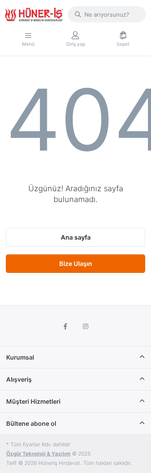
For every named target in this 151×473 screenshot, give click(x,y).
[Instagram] (85, 326)
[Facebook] (65, 326)
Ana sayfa (76, 237)
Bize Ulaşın (75, 263)
